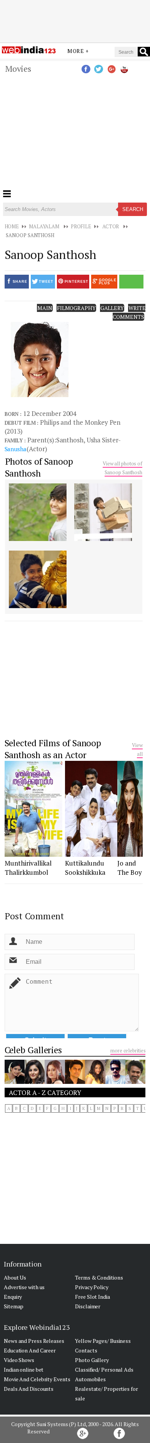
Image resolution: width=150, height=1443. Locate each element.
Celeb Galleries (33, 1050)
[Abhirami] (95, 1081)
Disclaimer (87, 1306)
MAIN (44, 308)
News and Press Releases (34, 1340)
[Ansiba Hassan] (55, 1081)
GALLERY (112, 308)
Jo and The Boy (129, 868)
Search (132, 209)
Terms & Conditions (99, 1277)
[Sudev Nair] (75, 1081)
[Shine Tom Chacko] (135, 1081)
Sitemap (13, 1306)
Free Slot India (92, 1296)
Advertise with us (24, 1287)
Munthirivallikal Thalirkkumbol (28, 868)
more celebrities (127, 1050)
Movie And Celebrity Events (37, 1379)
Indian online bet (23, 1369)
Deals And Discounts (28, 1388)
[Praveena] (15, 1081)
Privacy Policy (91, 1287)
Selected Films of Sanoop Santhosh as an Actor (53, 749)
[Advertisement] (75, 20)
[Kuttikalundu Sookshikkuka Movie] (91, 854)
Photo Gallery (92, 1360)
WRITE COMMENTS (129, 312)
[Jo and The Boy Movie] (130, 854)
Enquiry (13, 1296)
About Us (15, 1277)
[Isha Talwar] (35, 1081)
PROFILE (81, 226)
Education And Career (30, 1350)
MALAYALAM (44, 226)
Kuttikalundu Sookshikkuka (85, 868)
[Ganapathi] (115, 1081)
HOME (12, 226)
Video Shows (19, 1360)
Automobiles (90, 1379)
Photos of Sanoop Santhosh (39, 467)
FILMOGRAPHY (76, 308)
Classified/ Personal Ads (104, 1369)
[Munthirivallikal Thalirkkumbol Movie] (33, 854)
